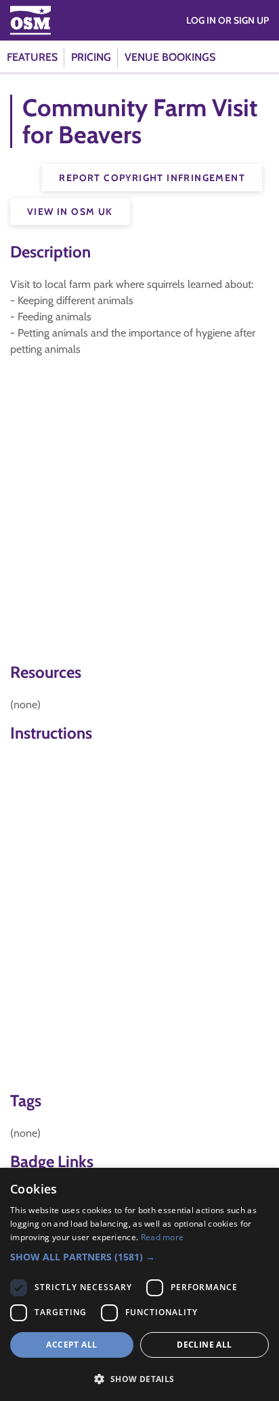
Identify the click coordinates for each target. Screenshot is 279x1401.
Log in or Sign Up (227, 20)
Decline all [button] (204, 1344)
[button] (139, 1257)
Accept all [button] (71, 1344)
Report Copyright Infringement (152, 178)
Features (32, 57)
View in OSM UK (70, 211)
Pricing (91, 57)
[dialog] (139, 1284)
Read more (162, 1237)
